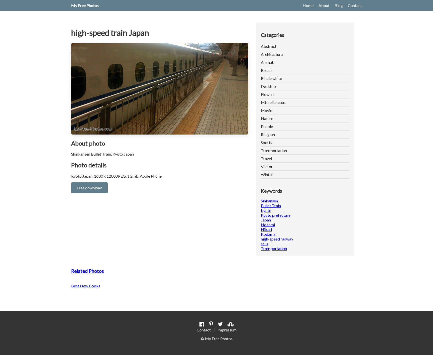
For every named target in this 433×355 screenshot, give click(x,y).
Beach (266, 70)
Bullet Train (271, 205)
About (324, 5)
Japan (266, 219)
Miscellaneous (273, 102)
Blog (339, 5)
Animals (268, 62)
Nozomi (268, 224)
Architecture (272, 54)
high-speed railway (277, 238)
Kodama (268, 234)
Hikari (266, 229)
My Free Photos (85, 5)
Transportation (274, 150)
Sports (266, 142)
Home (308, 5)
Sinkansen (269, 200)
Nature (267, 118)
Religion (268, 134)
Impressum (227, 329)
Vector (267, 166)
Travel (266, 158)
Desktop (268, 86)
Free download (89, 187)
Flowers (268, 94)
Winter (267, 174)
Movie (266, 110)
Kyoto (266, 210)
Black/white (271, 78)
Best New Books (85, 285)
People (267, 126)
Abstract (268, 46)
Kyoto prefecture (275, 215)
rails (264, 243)
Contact (355, 5)
